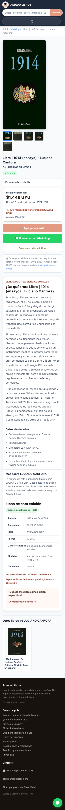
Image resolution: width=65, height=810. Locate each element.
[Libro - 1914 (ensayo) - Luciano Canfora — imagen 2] (17, 136)
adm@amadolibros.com (15, 778)
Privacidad (8, 754)
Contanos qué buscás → (22, 601)
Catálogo (16, 29)
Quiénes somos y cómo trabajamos (21, 715)
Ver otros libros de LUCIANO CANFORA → (29, 574)
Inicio (6, 29)
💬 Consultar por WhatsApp (32, 238)
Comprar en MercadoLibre (32, 248)
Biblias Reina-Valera (13, 728)
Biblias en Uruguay (13, 724)
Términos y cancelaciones (17, 750)
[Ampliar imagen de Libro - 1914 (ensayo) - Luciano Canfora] (32, 84)
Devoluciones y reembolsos (17, 746)
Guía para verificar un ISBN (17, 732)
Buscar (56, 12)
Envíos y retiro (10, 741)
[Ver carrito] (31, 21)
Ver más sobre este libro (18, 182)
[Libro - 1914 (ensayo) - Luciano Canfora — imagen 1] (7, 136)
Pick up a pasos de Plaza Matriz (20, 787)
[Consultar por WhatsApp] (57, 802)
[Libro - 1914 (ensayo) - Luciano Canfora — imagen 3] (28, 136)
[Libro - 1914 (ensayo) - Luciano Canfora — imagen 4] (39, 136)
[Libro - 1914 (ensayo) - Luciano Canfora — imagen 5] (7, 146)
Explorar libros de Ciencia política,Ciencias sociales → (30, 581)
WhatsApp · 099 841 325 (20, 770)
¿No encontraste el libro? (16, 719)
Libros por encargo (13, 737)
